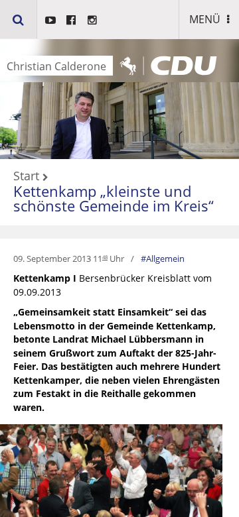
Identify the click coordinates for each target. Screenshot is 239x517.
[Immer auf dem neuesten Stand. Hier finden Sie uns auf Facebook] (71, 20)
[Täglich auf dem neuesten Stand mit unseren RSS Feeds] (92, 20)
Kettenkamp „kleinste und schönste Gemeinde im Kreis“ (113, 198)
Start (26, 176)
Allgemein (165, 258)
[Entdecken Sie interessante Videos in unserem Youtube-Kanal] (50, 20)
